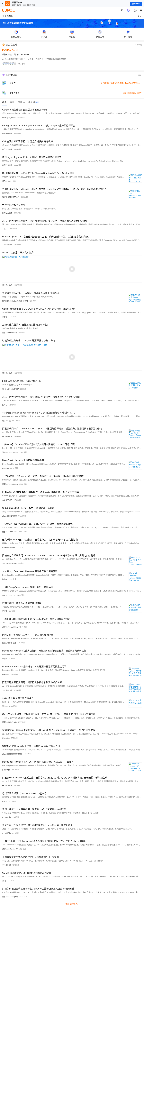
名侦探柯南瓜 (7, 244)
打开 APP (136, 3)
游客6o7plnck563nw (10, 452)
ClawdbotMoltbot (8, 547)
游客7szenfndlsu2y (9, 332)
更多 (140, 74)
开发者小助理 (7, 285)
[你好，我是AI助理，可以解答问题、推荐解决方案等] (128, 10)
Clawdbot (6, 738)
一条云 (4, 228)
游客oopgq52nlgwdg (10, 896)
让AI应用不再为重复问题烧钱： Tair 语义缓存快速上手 (121, 83)
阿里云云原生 (7, 133)
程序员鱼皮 (6, 420)
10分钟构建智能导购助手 (132, 93)
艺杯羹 (4, 611)
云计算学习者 (7, 500)
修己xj (4, 181)
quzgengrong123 (8, 595)
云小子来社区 (7, 436)
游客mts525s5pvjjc (9, 722)
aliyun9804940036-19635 (12, 754)
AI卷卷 (4, 316)
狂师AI (4, 579)
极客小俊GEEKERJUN (10, 197)
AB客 (4, 881)
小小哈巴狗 (6, 817)
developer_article (9, 117)
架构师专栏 (6, 769)
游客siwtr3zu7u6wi (9, 563)
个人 (139, 16)
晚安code (5, 674)
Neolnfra (5, 468)
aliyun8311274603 (9, 516)
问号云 (4, 405)
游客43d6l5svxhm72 (10, 849)
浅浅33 (5, 706)
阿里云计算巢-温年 (9, 643)
